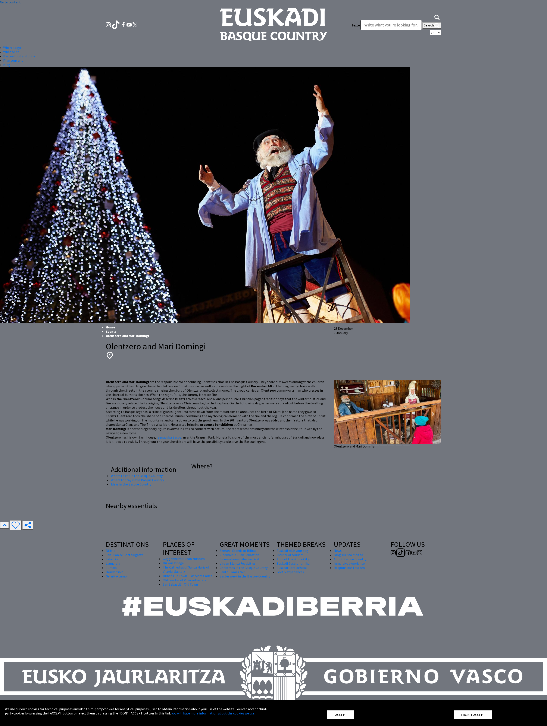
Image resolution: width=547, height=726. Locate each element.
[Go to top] (4, 525)
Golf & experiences (290, 572)
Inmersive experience (349, 563)
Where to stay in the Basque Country (137, 480)
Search (429, 25)
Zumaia (111, 568)
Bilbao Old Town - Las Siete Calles (187, 576)
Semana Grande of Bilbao (238, 550)
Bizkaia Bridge (173, 563)
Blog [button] (6, 65)
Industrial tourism (290, 555)
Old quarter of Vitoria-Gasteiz (184, 580)
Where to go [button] (12, 47)
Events (111, 331)
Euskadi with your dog (292, 550)
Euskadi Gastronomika (293, 563)
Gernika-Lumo (116, 576)
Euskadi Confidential (292, 568)
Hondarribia (114, 572)
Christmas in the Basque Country (244, 568)
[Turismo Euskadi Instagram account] (109, 24)
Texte (355, 25)
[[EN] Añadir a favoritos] (16, 525)
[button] (437, 17)
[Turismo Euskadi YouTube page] (129, 24)
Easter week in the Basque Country (245, 576)
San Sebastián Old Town (180, 584)
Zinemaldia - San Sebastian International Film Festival (239, 557)
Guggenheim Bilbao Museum (184, 559)
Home (110, 327)
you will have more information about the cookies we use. (213, 713)
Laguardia (113, 563)
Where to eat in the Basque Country (137, 476)
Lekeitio (112, 559)
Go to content (10, 2)
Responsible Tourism (349, 568)
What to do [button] (11, 52)
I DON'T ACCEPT (473, 715)
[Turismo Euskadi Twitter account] (135, 24)
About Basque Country (350, 559)
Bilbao (110, 550)
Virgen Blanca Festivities (238, 563)
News (338, 550)
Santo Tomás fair (232, 572)
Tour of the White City (293, 559)
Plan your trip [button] (13, 60)
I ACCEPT (340, 715)
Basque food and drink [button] (19, 56)
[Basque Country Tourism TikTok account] (116, 24)
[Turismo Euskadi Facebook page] (123, 24)
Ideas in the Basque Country (131, 484)
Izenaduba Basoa (169, 437)
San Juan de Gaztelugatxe (124, 555)
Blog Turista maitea (348, 555)
